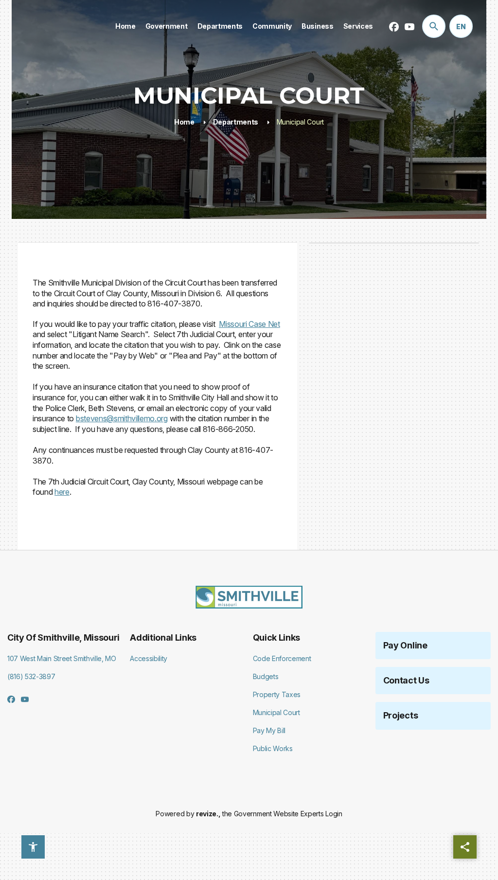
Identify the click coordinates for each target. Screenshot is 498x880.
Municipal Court (276, 712)
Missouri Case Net (249, 324)
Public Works (273, 748)
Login (333, 813)
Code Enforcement (282, 658)
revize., (208, 813)
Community (272, 26)
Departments (220, 26)
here (62, 492)
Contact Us (406, 680)
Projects (400, 715)
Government (166, 26)
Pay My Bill (269, 730)
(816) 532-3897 (31, 676)
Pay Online (405, 645)
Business (317, 26)
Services (358, 26)
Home (125, 26)
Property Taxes (277, 694)
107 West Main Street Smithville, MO (61, 658)
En (461, 26)
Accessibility (148, 658)
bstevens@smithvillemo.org (122, 418)
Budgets (266, 676)
